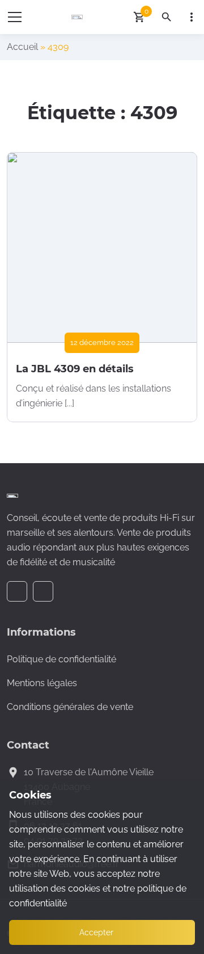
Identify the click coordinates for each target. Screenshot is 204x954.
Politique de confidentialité (61, 659)
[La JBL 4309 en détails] (102, 247)
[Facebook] (17, 591)
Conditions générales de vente (70, 706)
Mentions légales (42, 683)
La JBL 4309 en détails (75, 369)
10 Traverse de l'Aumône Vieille (89, 772)
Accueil (22, 46)
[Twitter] (43, 591)
